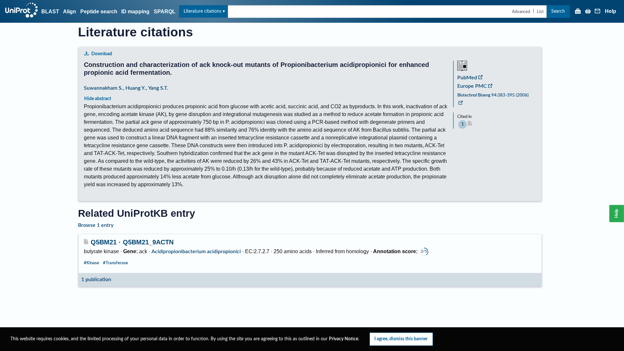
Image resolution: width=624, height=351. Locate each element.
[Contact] (598, 11)
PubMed (467, 77)
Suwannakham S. (103, 88)
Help (610, 11)
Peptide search (98, 11)
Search (558, 11)
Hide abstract (97, 98)
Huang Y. (135, 88)
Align (69, 11)
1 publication (96, 279)
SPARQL (165, 11)
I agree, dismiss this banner (401, 338)
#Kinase (91, 263)
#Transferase (115, 263)
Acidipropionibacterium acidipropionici (196, 251)
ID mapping (135, 11)
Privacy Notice (343, 339)
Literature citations (202, 11)
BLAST (50, 11)
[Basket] (588, 11)
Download (101, 53)
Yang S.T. (158, 88)
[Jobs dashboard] (578, 11)
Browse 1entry (95, 225)
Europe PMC (472, 86)
